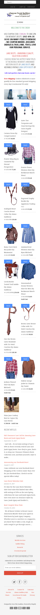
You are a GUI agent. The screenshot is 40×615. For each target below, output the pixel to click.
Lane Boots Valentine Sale (13, 481)
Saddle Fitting (20, 544)
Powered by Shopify (30, 604)
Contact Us (20, 589)
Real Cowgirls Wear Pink (13, 505)
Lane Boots (26, 64)
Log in (12, 7)
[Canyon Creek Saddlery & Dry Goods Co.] (20, 15)
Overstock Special (20, 551)
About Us (11, 589)
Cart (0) (22, 7)
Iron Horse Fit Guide (19, 595)
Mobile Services (20, 540)
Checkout (31, 7)
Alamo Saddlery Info (21, 592)
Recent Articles (10, 429)
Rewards (20, 547)
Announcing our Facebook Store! (16, 462)
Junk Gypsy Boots (26, 67)
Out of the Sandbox (17, 604)
